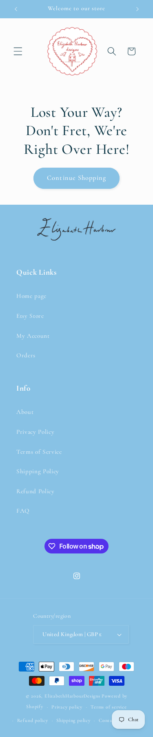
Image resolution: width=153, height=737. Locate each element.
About (24, 412)
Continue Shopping (76, 178)
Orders (25, 355)
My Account (33, 335)
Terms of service (108, 707)
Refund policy (32, 720)
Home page (31, 296)
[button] (18, 51)
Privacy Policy (35, 431)
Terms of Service (39, 451)
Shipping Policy (37, 471)
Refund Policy (35, 491)
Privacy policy (66, 707)
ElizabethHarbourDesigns (72, 696)
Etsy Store (30, 315)
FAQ (23, 510)
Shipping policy (73, 720)
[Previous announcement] (16, 9)
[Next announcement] (137, 9)
